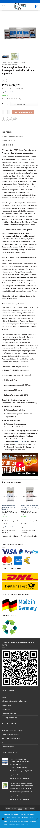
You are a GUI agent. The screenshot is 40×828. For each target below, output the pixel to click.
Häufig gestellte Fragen (10, 734)
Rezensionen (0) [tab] (8, 145)
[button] (3, 6)
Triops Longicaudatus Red (14, 63)
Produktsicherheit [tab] (9, 141)
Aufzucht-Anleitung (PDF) (11, 738)
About (4, 697)
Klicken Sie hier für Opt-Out (18, 825)
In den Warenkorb (23, 112)
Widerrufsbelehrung (9, 713)
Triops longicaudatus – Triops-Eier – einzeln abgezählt (9, 507)
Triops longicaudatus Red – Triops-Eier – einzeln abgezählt (29, 507)
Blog (3, 742)
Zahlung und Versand (9, 718)
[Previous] (5, 33)
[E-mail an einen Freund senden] (11, 119)
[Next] (35, 33)
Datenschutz (6, 705)
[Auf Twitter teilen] (7, 119)
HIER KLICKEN (20, 441)
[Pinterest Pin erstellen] (15, 119)
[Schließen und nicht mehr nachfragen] (37, 819)
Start (4, 62)
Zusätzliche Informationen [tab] (12, 136)
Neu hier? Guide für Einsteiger (12, 730)
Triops (16, 62)
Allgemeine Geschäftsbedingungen (14, 701)
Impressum (6, 709)
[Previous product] (7, 80)
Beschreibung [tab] (7, 132)
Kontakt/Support (8, 747)
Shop (10, 62)
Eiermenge (5, 104)
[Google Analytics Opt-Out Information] (3, 819)
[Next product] (3, 80)
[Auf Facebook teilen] (3, 119)
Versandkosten (10, 92)
